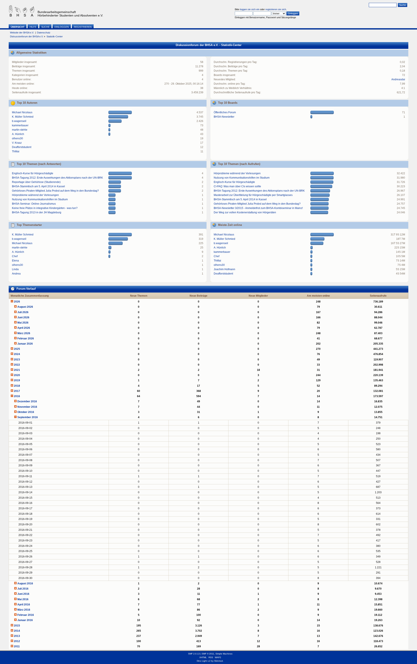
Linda (15, 269)
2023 (17, 359)
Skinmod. (218, 661)
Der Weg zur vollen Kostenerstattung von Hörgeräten (245, 212)
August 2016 (25, 583)
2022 (17, 364)
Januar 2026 (25, 343)
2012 (17, 641)
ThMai (15, 151)
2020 (17, 375)
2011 (17, 646)
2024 (17, 354)
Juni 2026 (23, 317)
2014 (17, 630)
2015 (17, 625)
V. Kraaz (17, 142)
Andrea (16, 273)
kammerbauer (20, 125)
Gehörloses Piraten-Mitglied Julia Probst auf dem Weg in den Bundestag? (55, 190)
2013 (17, 636)
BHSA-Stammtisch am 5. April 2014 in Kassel (38, 186)
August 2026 (25, 306)
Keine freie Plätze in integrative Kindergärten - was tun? (45, 208)
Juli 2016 (22, 588)
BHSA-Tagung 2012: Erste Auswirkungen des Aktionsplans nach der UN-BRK (57, 177)
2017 (17, 391)
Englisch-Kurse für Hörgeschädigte (32, 173)
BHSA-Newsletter (224, 116)
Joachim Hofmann (224, 269)
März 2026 (23, 333)
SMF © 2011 (208, 653)
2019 (17, 380)
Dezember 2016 (27, 401)
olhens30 (17, 138)
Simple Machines (223, 653)
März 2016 (23, 609)
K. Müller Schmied (22, 116)
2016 (17, 396)
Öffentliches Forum (225, 112)
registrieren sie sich (275, 9)
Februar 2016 (25, 614)
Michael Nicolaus (22, 112)
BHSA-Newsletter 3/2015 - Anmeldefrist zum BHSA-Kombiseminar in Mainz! (258, 208)
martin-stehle (19, 129)
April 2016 (23, 604)
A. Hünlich (18, 134)
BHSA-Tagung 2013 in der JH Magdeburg (36, 212)
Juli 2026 (22, 312)
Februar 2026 (25, 338)
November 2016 (27, 406)
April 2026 (23, 327)
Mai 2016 (22, 599)
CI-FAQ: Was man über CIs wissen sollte (237, 186)
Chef (15, 256)
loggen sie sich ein (249, 9)
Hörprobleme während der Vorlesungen (35, 195)
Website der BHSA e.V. (22, 32)
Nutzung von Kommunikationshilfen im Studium (40, 199)
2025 (17, 348)
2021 (17, 369)
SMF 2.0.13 (194, 653)
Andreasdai (398, 79)
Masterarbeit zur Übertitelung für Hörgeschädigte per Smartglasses (253, 195)
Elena (15, 260)
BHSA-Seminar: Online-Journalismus (34, 203)
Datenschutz (43, 32)
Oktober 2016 (25, 412)
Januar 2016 (25, 620)
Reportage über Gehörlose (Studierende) (36, 182)
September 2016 (27, 417)
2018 (17, 385)
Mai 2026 (22, 322)
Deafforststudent (21, 147)
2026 (17, 301)
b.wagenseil (19, 121)
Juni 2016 (23, 593)
